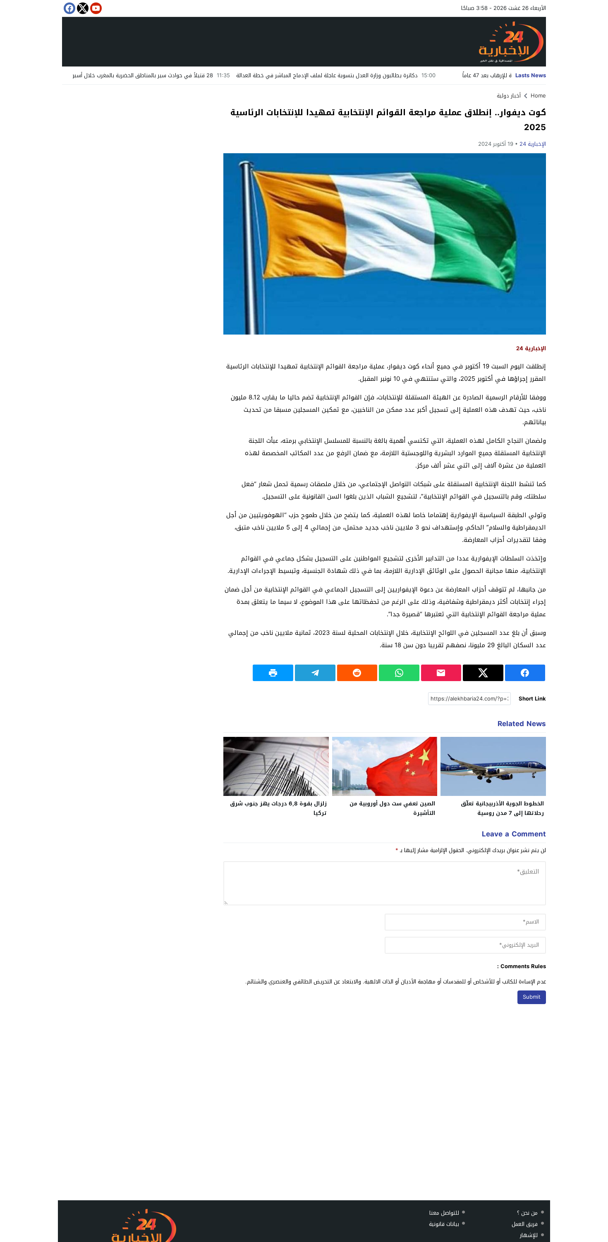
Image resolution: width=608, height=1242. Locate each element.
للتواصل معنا (444, 1213)
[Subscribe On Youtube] (95, 8)
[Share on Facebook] (525, 673)
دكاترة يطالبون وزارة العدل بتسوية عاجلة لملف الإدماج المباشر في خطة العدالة (370, 75)
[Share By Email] (441, 673)
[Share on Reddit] (357, 673)
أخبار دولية (509, 95)
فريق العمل (525, 1224)
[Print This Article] (273, 673)
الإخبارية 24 (532, 144)
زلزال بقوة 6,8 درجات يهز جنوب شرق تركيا (278, 808)
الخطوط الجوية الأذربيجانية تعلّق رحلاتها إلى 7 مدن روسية (502, 808)
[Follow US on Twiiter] (82, 8)
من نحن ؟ (527, 1213)
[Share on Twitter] (483, 673)
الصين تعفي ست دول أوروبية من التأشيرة (392, 808)
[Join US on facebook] (68, 8)
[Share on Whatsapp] (399, 673)
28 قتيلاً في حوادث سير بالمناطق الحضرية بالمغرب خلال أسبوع (183, 75)
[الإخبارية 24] (304, 41)
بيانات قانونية (444, 1224)
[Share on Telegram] (315, 673)
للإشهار (529, 1235)
